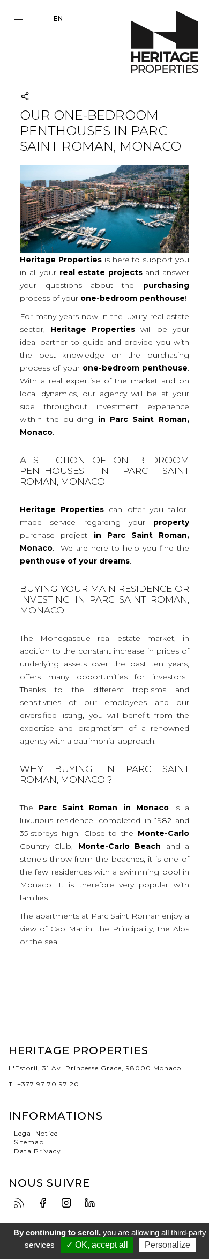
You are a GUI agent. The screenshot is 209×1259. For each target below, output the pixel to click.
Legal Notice (36, 1133)
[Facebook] (46, 1203)
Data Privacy (37, 1151)
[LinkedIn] (93, 1203)
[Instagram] (69, 1203)
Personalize (167, 1244)
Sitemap (29, 1142)
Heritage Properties (164, 42)
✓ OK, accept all (97, 1244)
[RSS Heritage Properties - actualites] (22, 1203)
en (58, 18)
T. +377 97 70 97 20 (44, 1084)
